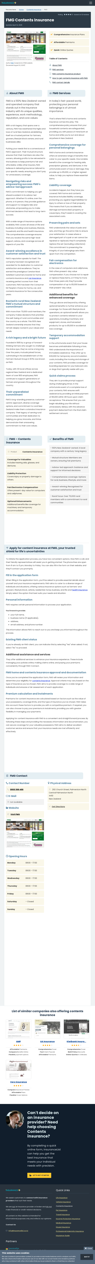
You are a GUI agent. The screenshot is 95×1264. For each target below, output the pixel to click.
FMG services (58, 69)
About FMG (57, 65)
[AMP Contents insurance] (18, 1029)
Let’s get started (41, 1175)
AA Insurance (47, 1041)
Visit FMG (15, 814)
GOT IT (87, 1257)
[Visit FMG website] (25, 834)
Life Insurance (61, 1198)
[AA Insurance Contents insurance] (47, 1029)
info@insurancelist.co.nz (18, 1231)
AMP (18, 1041)
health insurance (79, 590)
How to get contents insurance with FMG (70, 78)
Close (89, 1248)
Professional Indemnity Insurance (70, 1231)
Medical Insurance (63, 1223)
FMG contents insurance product (66, 74)
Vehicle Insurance (63, 1202)
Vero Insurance (18, 1082)
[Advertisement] (69, 523)
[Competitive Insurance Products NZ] (9, 3)
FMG (12, 63)
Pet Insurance (61, 1210)
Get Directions (58, 806)
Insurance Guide (63, 1235)
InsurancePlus (14, 1248)
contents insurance (41, 680)
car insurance (34, 278)
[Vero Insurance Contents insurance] (18, 1069)
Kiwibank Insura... (76, 1041)
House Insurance (63, 1227)
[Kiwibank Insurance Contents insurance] (76, 1029)
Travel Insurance (63, 1214)
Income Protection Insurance (68, 1219)
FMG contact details (61, 82)
